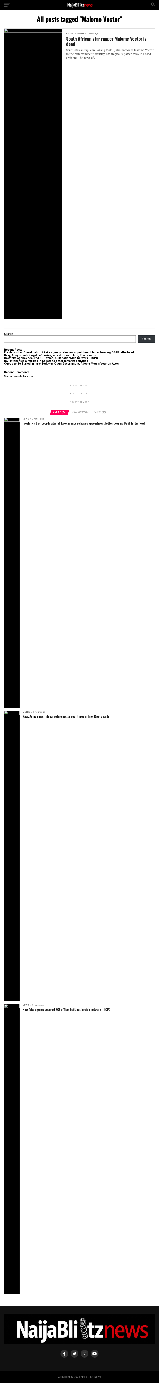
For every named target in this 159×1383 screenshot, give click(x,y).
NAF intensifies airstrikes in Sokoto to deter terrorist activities (46, 361)
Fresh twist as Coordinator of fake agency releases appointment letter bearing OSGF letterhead (69, 352)
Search (8, 334)
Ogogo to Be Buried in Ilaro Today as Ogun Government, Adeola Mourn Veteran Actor (61, 363)
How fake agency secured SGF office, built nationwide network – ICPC (51, 358)
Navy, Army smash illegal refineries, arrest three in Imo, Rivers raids (50, 355)
